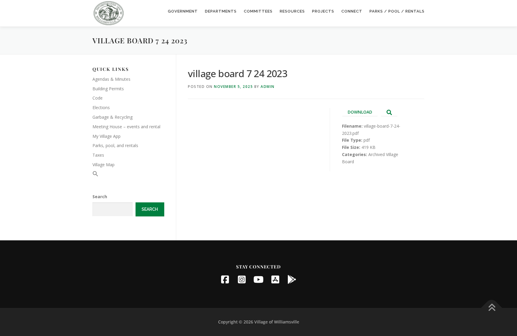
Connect (351, 11)
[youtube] (258, 279)
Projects (323, 11)
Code (97, 98)
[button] (95, 175)
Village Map (103, 164)
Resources (292, 11)
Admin (268, 86)
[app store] (275, 279)
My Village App (106, 136)
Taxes (98, 155)
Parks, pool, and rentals (115, 145)
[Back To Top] (491, 308)
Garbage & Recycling (112, 117)
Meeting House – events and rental (126, 126)
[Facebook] (225, 279)
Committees (258, 11)
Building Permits (108, 88)
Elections (101, 107)
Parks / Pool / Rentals (397, 11)
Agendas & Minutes (111, 79)
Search (99, 196)
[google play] (292, 279)
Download (360, 112)
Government (183, 11)
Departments (221, 11)
